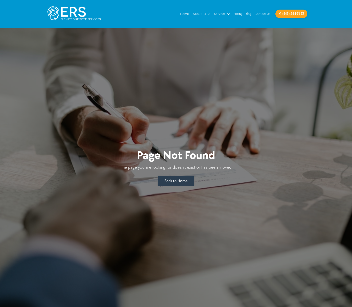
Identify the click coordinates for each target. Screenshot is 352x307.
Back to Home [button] (176, 181)
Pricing (238, 14)
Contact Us (262, 14)
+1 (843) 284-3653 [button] (291, 14)
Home (184, 14)
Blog (248, 14)
